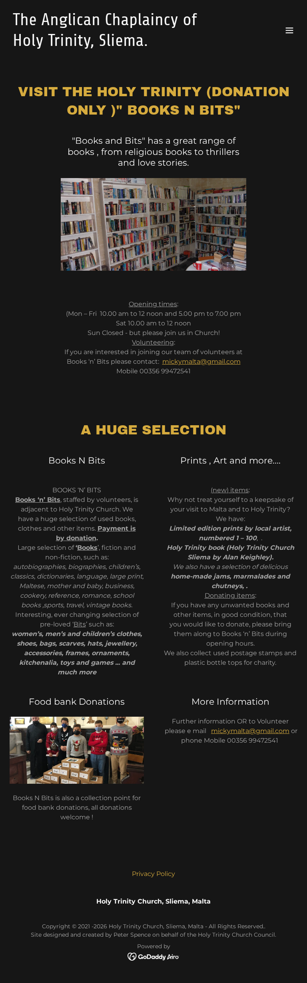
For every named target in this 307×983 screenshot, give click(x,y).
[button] (289, 30)
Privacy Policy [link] (153, 874)
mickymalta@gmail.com (201, 361)
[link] (110, 44)
